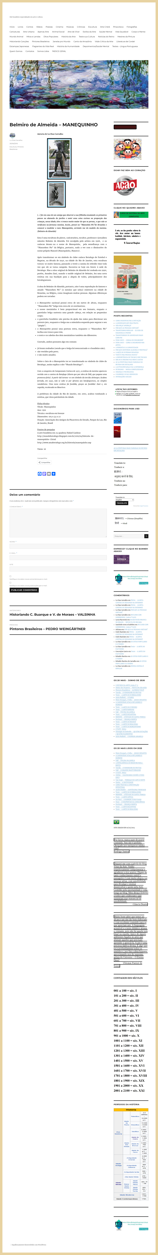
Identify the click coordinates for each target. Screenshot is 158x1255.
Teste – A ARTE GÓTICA (124, 797)
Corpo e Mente (138, 32)
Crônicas (81, 27)
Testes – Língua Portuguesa (125, 46)
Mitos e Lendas (33, 37)
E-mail (13, 553)
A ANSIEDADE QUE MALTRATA (127, 323)
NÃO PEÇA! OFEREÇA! (123, 326)
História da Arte (68, 37)
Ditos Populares (51, 37)
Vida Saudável (121, 32)
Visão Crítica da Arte (104, 41)
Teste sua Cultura (87, 37)
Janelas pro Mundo (61, 41)
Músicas (70, 27)
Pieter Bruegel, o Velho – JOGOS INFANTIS (131, 700)
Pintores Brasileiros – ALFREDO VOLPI (130, 690)
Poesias (49, 27)
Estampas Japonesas (19, 46)
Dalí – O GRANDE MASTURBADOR (128, 770)
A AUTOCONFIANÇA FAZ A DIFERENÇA (130, 367)
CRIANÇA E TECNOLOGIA (125, 372)
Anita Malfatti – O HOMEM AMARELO (129, 736)
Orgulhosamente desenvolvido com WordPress (29, 1245)
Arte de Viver (74, 32)
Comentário (16, 507)
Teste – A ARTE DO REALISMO (127, 724)
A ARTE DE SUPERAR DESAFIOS (127, 352)
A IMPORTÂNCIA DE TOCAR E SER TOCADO (131, 357)
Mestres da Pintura (126, 37)
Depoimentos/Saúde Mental (96, 46)
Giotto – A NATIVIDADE (124, 782)
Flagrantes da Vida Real (43, 46)
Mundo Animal (16, 37)
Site (11, 564)
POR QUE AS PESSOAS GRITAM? (127, 328)
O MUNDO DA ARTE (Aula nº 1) (127, 685)
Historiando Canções (19, 41)
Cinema (59, 27)
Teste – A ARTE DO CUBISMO (126, 707)
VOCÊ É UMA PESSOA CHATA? (126, 355)
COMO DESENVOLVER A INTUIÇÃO (128, 321)
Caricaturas (15, 32)
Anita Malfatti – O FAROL (125, 697)
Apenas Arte (43, 32)
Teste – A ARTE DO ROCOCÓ (126, 722)
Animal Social (58, 32)
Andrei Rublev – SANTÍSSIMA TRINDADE (131, 790)
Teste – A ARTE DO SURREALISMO (128, 695)
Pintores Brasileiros (41, 41)
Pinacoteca (118, 27)
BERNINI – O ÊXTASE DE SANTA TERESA (131, 717)
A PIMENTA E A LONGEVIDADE (127, 348)
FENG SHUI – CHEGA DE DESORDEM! (129, 340)
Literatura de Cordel (125, 41)
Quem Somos (16, 51)
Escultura (92, 27)
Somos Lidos (43, 51)
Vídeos (39, 27)
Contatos (30, 51)
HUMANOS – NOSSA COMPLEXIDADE (129, 369)
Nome (13, 542)
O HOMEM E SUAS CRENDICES (127, 374)
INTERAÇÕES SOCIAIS (124, 377)
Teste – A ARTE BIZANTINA (126, 715)
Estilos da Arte (89, 32)
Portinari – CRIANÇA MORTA (126, 719)
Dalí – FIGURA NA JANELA (125, 712)
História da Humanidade (68, 46)
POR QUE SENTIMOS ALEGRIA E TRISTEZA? (131, 350)
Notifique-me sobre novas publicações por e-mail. (28, 586)
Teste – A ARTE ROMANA (125, 710)
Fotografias (132, 27)
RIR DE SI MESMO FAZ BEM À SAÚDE (129, 360)
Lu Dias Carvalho (16, 140)
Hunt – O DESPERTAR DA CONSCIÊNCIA (130, 802)
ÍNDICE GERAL (59, 51)
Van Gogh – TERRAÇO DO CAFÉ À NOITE (130, 780)
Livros (20, 27)
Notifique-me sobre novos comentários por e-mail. (29, 579)
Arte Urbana (28, 32)
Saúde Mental (105, 32)
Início (12, 27)
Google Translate (143, 506)
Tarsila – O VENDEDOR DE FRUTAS (128, 693)
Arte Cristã (105, 27)
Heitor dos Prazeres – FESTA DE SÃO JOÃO (131, 688)
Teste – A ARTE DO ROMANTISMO (128, 727)
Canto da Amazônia (83, 41)
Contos (29, 27)
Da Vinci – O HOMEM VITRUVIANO (128, 799)
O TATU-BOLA (121, 729)
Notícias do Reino (106, 37)
